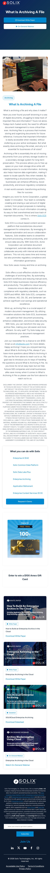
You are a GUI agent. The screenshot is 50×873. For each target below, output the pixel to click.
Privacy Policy (25, 869)
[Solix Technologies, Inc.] (12, 3)
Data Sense (31, 807)
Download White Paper (26, 20)
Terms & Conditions (36, 866)
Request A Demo (25, 501)
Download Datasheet (15, 722)
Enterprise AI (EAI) (21, 458)
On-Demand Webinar (26, 26)
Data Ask (41, 807)
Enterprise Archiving (22, 479)
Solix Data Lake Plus (22, 472)
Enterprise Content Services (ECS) (28, 493)
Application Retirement (23, 486)
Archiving (9, 98)
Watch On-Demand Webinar (18, 765)
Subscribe (25, 834)
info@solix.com (22, 344)
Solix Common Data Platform (25, 465)
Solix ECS (41, 215)
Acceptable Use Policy (15, 866)
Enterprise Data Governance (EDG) (23, 797)
